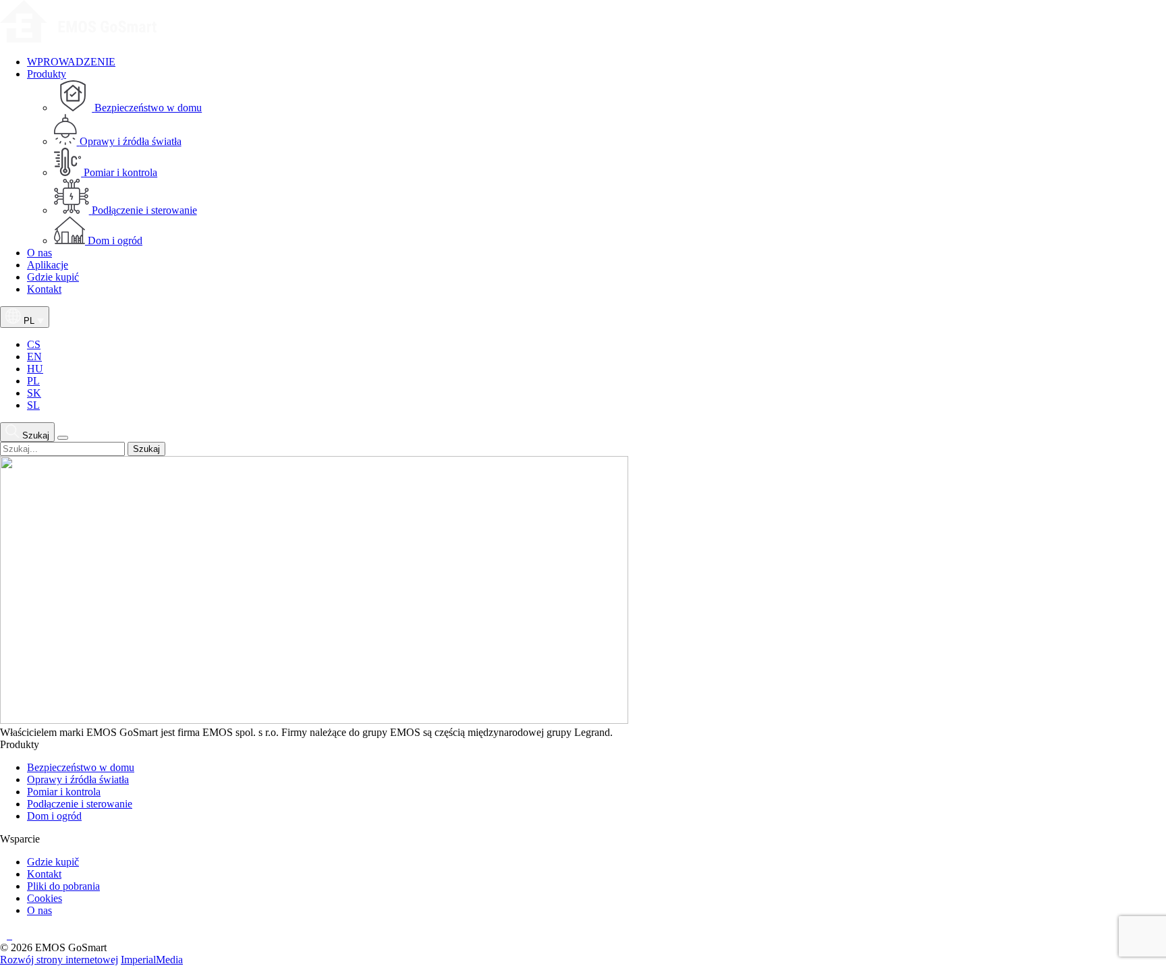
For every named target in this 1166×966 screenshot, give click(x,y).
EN (34, 356)
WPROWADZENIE (71, 61)
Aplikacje (47, 265)
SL (33, 405)
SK (34, 393)
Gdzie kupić (53, 277)
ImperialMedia (152, 959)
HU (35, 368)
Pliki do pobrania (63, 886)
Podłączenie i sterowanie (79, 803)
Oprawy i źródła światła (78, 779)
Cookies (44, 898)
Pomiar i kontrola (64, 791)
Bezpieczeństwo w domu (80, 767)
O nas (39, 252)
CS (33, 344)
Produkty (46, 74)
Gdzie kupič (53, 862)
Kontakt (44, 289)
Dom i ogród (54, 816)
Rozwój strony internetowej (59, 959)
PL (33, 381)
